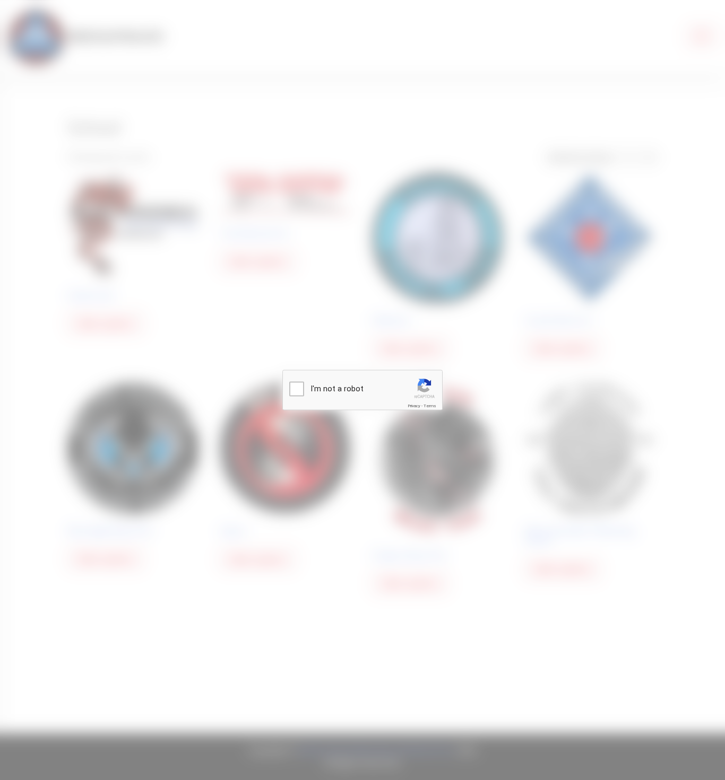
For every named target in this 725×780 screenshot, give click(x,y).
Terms (430, 406)
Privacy (414, 406)
